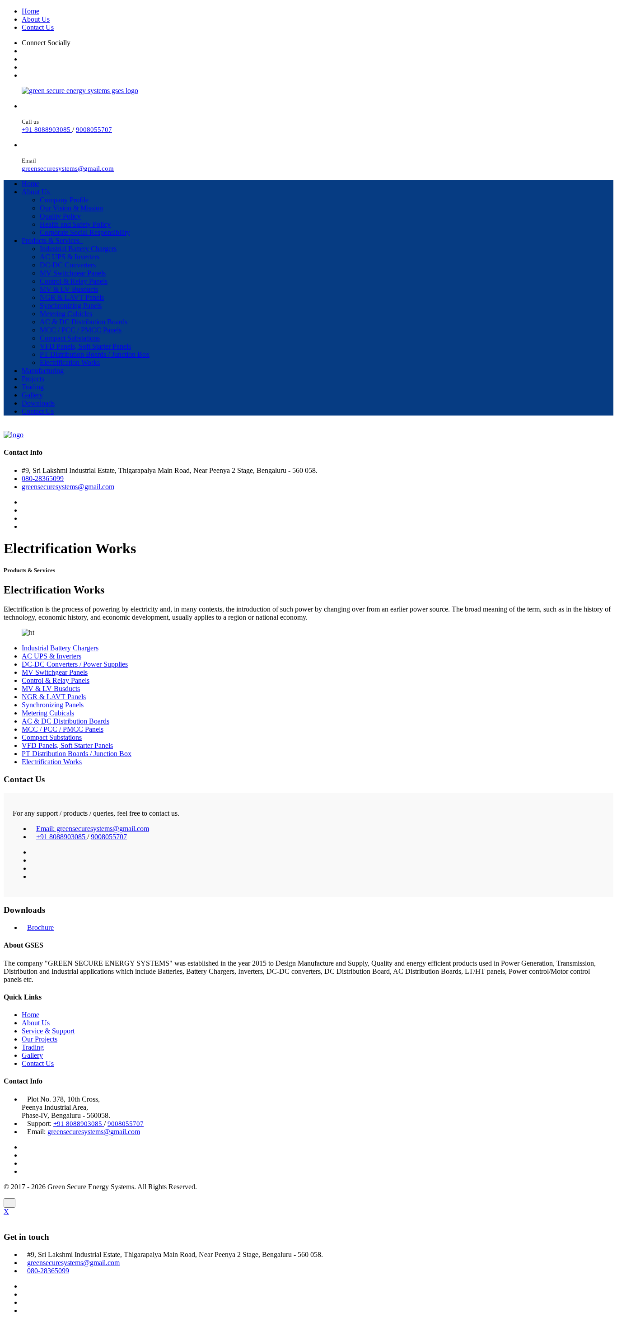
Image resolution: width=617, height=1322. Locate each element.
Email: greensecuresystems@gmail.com (92, 828)
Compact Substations (70, 338)
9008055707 (94, 129)
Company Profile (64, 200)
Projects (33, 379)
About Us (36, 19)
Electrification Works (70, 362)
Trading (33, 387)
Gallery (32, 395)
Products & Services (52, 240)
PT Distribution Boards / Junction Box (95, 354)
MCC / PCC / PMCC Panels (81, 330)
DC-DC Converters (68, 265)
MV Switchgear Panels (73, 273)
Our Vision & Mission (71, 208)
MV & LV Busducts (69, 289)
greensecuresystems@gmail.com (68, 168)
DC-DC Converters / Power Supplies (75, 664)
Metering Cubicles (66, 314)
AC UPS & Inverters (69, 257)
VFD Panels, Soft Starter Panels (85, 346)
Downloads (38, 403)
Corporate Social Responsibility (85, 232)
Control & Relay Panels (74, 281)
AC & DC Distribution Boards (83, 322)
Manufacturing (43, 370)
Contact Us (38, 27)
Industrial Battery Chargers (78, 248)
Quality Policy (60, 216)
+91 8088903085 (47, 129)
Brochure (40, 927)
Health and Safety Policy (75, 224)
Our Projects (39, 1039)
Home (30, 11)
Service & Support (48, 1031)
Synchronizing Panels (71, 305)
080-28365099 (43, 478)
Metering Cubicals (48, 713)
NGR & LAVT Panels (72, 297)
